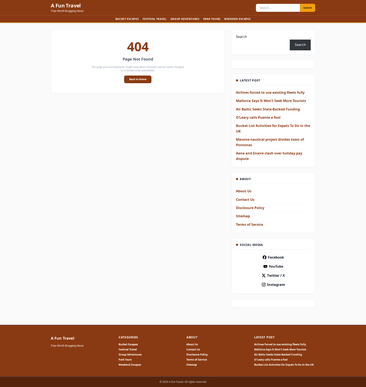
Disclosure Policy (250, 207)
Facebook (276, 257)
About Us (243, 191)
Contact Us (245, 199)
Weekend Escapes (237, 19)
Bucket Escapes (127, 19)
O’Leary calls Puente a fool (258, 117)
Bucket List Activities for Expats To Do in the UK (284, 364)
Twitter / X (276, 275)
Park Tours (211, 19)
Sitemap (243, 216)
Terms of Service (249, 224)
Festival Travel (155, 19)
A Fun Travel (66, 5)
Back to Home (137, 79)
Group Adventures (185, 19)
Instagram (276, 284)
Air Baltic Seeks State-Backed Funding (268, 109)
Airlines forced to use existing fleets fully (270, 92)
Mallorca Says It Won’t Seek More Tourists (271, 100)
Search (307, 8)
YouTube (276, 266)
